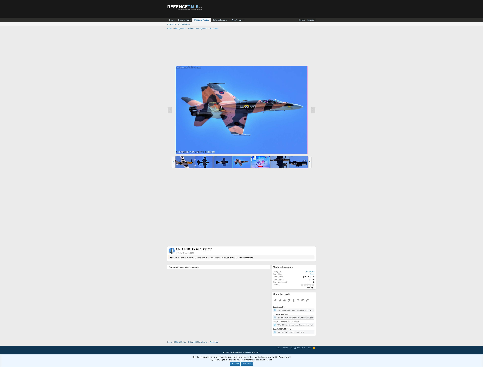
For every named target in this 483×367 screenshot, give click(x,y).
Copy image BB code (280, 314)
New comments (184, 24)
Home (171, 20)
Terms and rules (282, 348)
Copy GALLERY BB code (281, 329)
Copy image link (279, 307)
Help (303, 348)
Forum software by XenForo (241, 352)
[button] (228, 20)
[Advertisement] (241, 48)
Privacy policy (295, 348)
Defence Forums (220, 20)
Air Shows (310, 271)
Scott (180, 253)
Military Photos (201, 20)
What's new (237, 20)
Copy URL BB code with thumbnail (286, 321)
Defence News (184, 20)
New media (171, 24)
